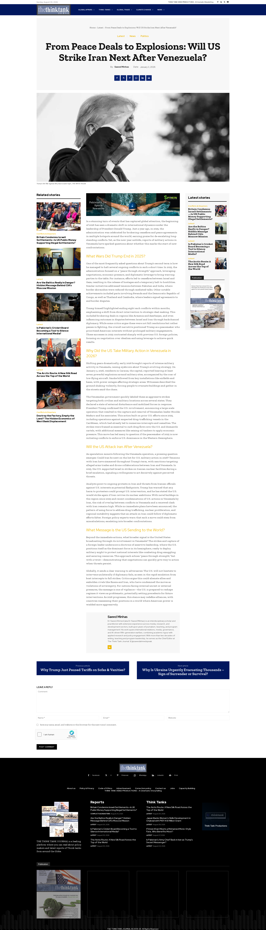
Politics (145, 36)
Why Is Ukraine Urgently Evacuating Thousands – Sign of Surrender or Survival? (183, 672)
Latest (100, 27)
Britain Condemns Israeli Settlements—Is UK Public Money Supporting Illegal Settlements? (56, 240)
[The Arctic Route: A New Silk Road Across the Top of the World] (59, 352)
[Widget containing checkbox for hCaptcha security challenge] (56, 734)
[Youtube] (227, 2)
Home (92, 27)
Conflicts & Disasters (46, 234)
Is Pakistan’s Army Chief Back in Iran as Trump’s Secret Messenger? (169, 841)
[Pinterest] (130, 78)
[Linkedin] (221, 2)
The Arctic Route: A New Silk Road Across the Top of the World (57, 374)
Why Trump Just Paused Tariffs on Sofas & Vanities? (82, 670)
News (133, 36)
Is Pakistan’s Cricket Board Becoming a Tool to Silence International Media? (53, 330)
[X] (224, 2)
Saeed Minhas (121, 67)
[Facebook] (217, 2)
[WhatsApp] (136, 78)
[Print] (149, 78)
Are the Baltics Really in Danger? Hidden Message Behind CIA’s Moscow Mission (56, 285)
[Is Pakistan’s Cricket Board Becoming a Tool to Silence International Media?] (59, 307)
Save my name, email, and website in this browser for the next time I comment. (78, 724)
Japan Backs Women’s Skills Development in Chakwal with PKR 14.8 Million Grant (168, 819)
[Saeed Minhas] (96, 632)
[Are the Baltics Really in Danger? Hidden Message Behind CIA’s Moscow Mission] (59, 262)
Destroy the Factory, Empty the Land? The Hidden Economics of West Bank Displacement (56, 418)
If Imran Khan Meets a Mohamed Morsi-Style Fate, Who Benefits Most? (168, 830)
